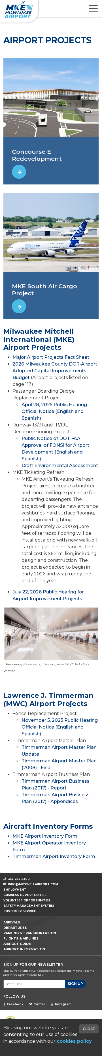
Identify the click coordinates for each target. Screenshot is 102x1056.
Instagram (62, 1004)
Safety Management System (28, 906)
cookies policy (74, 1041)
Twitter (39, 1004)
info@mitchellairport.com (33, 884)
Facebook (15, 1004)
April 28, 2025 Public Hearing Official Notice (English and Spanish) (54, 411)
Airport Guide (17, 944)
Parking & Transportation (29, 933)
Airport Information (24, 949)
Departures (15, 928)
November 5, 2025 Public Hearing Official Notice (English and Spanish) (60, 727)
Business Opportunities (24, 895)
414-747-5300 (18, 879)
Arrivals (11, 922)
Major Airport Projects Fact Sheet (50, 357)
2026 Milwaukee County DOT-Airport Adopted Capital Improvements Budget (54, 370)
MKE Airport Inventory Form (44, 836)
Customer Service (19, 911)
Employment (14, 890)
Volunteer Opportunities (26, 900)
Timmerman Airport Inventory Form (53, 856)
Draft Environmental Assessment (60, 465)
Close (89, 1029)
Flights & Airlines (21, 938)
